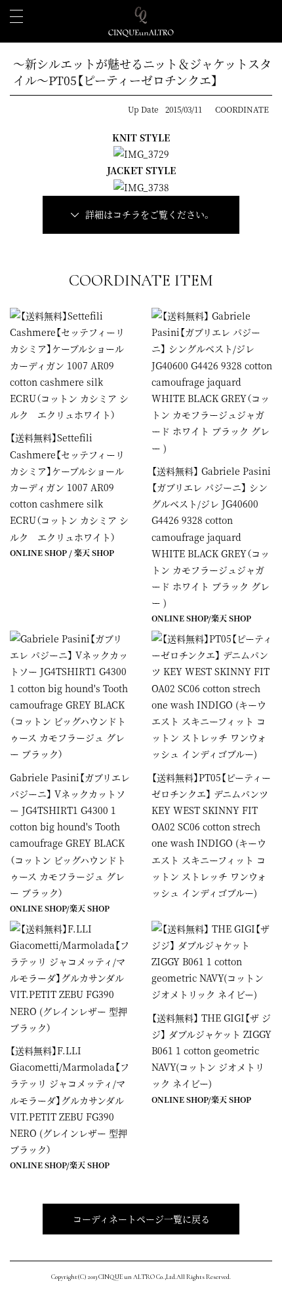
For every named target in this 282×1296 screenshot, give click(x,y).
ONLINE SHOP (38, 552)
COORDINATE (242, 109)
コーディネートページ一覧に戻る (141, 1218)
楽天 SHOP (94, 552)
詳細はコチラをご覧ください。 (148, 214)
